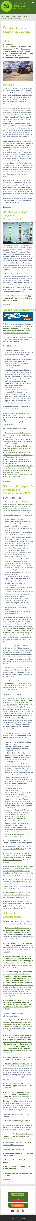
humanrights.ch (8, 1138)
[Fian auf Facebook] (13, 1211)
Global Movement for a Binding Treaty (19, 1153)
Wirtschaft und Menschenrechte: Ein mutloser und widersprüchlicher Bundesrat (18, 447)
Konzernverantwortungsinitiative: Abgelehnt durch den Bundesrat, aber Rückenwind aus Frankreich (17, 455)
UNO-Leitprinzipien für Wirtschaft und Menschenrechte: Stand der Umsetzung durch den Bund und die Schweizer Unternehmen (18, 856)
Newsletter (19, 1194)
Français (22, 3)
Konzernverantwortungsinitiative (17, 618)
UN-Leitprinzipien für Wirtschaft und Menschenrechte (17, 118)
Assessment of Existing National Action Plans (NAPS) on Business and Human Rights (17, 884)
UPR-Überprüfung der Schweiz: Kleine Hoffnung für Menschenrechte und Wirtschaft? (18, 440)
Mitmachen (18, 1205)
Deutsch (15, 3)
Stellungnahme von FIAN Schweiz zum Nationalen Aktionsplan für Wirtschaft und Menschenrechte (16, 895)
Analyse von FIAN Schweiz (18, 718)
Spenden (17, 1200)
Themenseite (25, 49)
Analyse (27, 713)
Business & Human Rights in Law (17, 1064)
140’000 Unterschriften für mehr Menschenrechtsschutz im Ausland (18, 467)
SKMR (27, 1129)
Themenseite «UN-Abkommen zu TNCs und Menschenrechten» (17, 298)
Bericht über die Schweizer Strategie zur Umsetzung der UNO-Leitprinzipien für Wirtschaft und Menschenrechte (18, 701)
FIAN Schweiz (19, 6)
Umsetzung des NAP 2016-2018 (13, 849)
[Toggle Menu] (33, 2)
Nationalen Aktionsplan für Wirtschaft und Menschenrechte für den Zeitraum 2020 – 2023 (18, 506)
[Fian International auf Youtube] (23, 1211)
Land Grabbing (18, 97)
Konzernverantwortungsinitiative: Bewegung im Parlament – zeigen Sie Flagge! (17, 434)
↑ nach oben (7, 207)
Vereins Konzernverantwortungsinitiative (16, 716)
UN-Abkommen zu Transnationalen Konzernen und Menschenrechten (18, 630)
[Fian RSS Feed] (18, 1211)
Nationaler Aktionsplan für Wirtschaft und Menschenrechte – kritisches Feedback (18, 903)
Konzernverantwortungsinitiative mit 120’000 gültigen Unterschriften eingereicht (17, 460)
